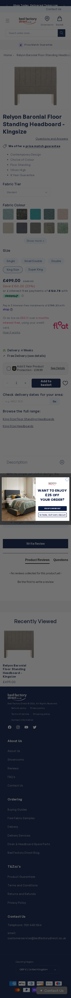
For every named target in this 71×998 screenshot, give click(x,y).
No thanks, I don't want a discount (52, 515)
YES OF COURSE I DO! (52, 508)
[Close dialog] (67, 479)
